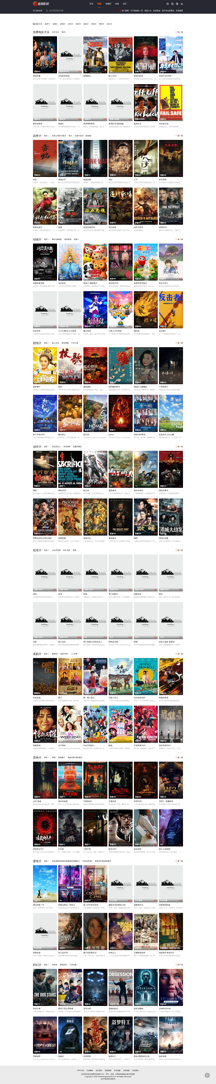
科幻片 (109, 24)
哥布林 (54, 965)
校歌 (60, 387)
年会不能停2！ (89, 745)
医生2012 (112, 849)
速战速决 (112, 490)
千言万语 (74, 343)
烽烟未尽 (62, 179)
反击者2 (162, 331)
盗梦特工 (112, 1056)
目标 (35, 642)
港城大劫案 (163, 538)
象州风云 (62, 434)
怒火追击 (62, 642)
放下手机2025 (38, 434)
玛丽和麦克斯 (38, 283)
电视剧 (108, 4)
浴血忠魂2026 (89, 227)
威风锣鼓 (87, 387)
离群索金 (112, 538)
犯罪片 (78, 24)
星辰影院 (41, 3)
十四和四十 (163, 387)
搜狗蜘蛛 (108, 1070)
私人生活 (55, 343)
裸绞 (35, 490)
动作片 (70, 24)
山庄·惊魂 (37, 801)
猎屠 (136, 642)
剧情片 (63, 24)
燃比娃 (137, 331)
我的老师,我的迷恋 (75, 757)
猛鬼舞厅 (61, 757)
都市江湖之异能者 (65, 1008)
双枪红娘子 (37, 227)
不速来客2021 (139, 745)
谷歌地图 (126, 1070)
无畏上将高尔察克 (59, 136)
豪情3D (55, 654)
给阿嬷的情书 (114, 387)
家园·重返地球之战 (142, 1056)
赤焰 (35, 179)
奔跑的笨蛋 (163, 698)
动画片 (55, 24)
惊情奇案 (36, 76)
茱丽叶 (61, 124)
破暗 (136, 538)
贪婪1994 (64, 654)
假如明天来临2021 (166, 953)
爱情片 (101, 24)
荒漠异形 (87, 1056)
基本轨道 (162, 1056)
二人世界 (74, 654)
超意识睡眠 (138, 1008)
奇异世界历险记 (140, 283)
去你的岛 (62, 283)
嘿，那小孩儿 (89, 698)
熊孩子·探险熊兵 (90, 283)
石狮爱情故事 (139, 953)
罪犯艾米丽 (113, 642)
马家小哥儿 (113, 698)
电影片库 (37, 24)
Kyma (111, 434)
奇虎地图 (117, 1070)
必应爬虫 (135, 1070)
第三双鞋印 (113, 594)
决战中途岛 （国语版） (84, 136)
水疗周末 (62, 745)
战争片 (47, 24)
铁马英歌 (162, 179)
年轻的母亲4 (87, 861)
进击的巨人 (56, 447)
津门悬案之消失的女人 (92, 642)
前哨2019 (163, 227)
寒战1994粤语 (139, 434)
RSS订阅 (80, 1070)
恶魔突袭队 (77, 447)
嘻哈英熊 (67, 239)
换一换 (179, 32)
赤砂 (110, 179)
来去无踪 (66, 550)
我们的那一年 (38, 905)
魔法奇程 (87, 331)
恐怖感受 (36, 1056)
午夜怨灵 (112, 801)
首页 (91, 4)
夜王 (60, 698)
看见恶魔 (65, 343)
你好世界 (36, 331)
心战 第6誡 (56, 550)
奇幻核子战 (163, 124)
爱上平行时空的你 (90, 905)
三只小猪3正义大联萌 (67, 331)
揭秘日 (61, 1056)
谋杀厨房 (137, 849)
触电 (110, 745)
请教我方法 (138, 905)
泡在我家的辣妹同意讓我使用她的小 (66, 861)
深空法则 (87, 1008)
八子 (136, 179)
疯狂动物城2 (57, 239)
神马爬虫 (99, 1070)
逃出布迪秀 (63, 801)
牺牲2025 (62, 490)
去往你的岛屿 (139, 698)
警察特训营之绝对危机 (42, 538)
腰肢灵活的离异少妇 (117, 905)
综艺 (125, 4)
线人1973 (112, 76)
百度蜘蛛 (90, 1070)
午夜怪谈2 (87, 801)
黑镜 (54, 757)
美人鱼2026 (63, 953)
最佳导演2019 (164, 745)
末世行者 (36, 1008)
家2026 (86, 434)
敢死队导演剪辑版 (116, 124)
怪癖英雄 (36, 745)
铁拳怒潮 (62, 538)
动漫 (117, 4)
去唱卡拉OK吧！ (166, 76)
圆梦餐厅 (36, 387)
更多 (64, 32)
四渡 (60, 227)
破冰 (161, 594)
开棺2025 (138, 801)
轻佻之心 (112, 953)
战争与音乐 (138, 227)
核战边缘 (87, 179)
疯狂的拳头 (163, 490)
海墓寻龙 (87, 538)
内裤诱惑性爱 (164, 905)
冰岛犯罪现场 (64, 76)
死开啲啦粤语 (89, 124)
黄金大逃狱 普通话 (166, 642)
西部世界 (63, 965)
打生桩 (61, 849)
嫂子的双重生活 (89, 953)
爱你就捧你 (37, 124)
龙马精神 (66, 447)
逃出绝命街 (138, 490)
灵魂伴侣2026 (164, 1008)
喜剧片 (86, 24)
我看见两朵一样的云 (66, 905)
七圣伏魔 (73, 965)
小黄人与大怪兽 (115, 331)
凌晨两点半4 (38, 849)
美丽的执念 (113, 1008)
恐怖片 (93, 24)
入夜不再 (87, 849)
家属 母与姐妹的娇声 (103, 861)
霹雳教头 (87, 76)
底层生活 (137, 124)
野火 (70, 136)
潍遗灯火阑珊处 (140, 387)
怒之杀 (86, 490)
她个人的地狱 (164, 849)
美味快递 (36, 953)
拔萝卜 (76, 239)
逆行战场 (112, 227)
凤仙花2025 (113, 283)
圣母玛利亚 (138, 76)
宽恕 (35, 594)
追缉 (60, 594)
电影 (99, 3)
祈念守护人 (163, 283)
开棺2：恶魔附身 (166, 801)
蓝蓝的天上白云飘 (166, 434)
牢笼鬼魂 (36, 698)
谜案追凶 (137, 594)
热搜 (74, 550)
